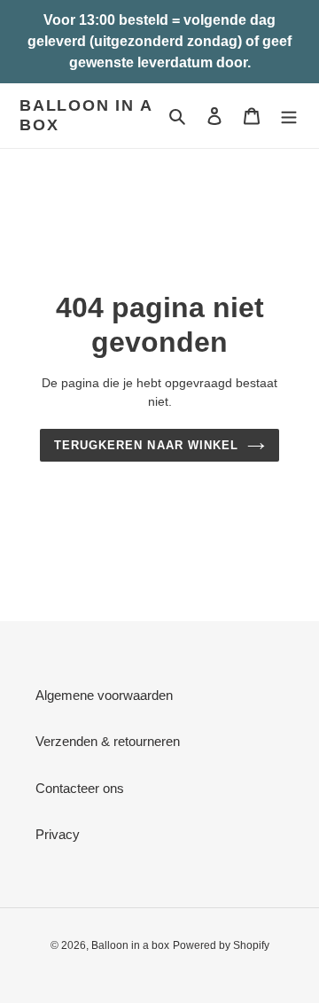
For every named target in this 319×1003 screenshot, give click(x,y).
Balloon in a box (85, 115)
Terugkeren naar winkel (146, 445)
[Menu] (288, 116)
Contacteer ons (79, 788)
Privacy (57, 834)
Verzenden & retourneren (107, 741)
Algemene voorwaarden (104, 695)
